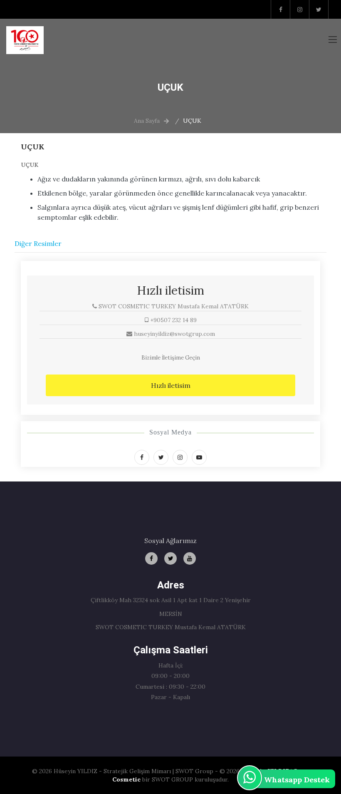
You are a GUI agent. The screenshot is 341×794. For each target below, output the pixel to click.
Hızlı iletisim (170, 385)
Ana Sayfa (147, 120)
